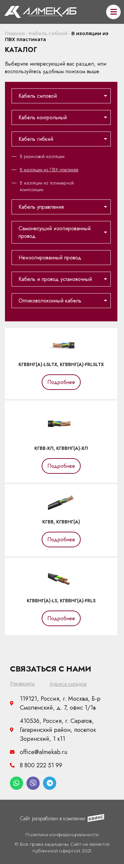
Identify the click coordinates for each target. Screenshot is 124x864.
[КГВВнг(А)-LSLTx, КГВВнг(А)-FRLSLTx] (61, 350)
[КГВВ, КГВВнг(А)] (61, 508)
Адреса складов (68, 684)
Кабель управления (41, 207)
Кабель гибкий (36, 139)
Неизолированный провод (50, 257)
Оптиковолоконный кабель (50, 300)
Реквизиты (22, 684)
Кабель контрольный (43, 117)
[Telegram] (49, 783)
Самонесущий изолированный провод (55, 232)
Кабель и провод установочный (55, 279)
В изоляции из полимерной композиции (47, 186)
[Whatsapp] (16, 783)
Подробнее (61, 382)
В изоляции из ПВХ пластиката (49, 169)
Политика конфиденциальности (62, 834)
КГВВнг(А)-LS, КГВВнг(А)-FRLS (61, 600)
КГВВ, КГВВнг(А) (61, 521)
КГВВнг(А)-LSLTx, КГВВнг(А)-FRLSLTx (61, 364)
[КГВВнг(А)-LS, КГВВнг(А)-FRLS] (61, 587)
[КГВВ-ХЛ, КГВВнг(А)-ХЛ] (61, 434)
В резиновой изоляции (42, 156)
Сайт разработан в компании (52, 818)
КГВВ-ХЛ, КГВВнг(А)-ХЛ (61, 448)
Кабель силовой (38, 96)
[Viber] (33, 783)
